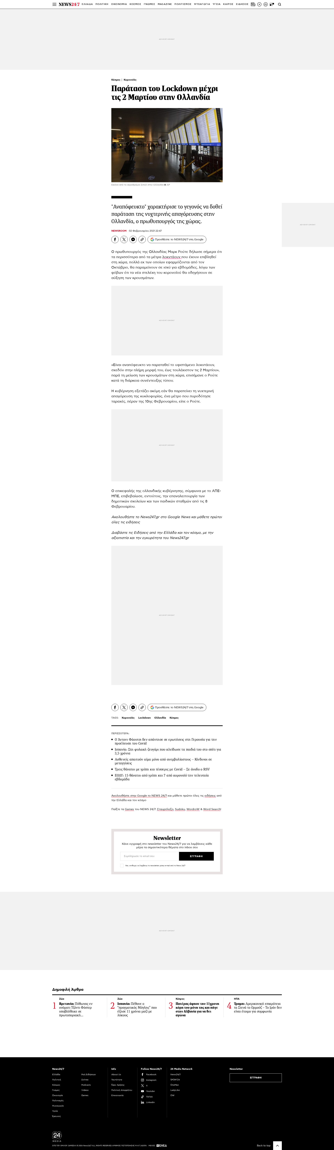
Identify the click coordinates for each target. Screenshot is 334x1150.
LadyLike (175, 1090)
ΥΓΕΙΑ (217, 4)
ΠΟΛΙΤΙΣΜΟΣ (183, 4)
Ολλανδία (160, 718)
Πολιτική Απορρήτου (121, 1090)
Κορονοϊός (130, 80)
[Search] (279, 4)
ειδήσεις (210, 795)
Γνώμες (56, 1090)
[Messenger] (133, 239)
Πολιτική (56, 1080)
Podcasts (86, 1085)
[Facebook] (115, 239)
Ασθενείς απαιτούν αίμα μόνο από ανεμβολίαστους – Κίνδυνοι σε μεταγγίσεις (163, 761)
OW (172, 1095)
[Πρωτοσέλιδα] (253, 4)
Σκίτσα (84, 1080)
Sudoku (180, 809)
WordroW (193, 809)
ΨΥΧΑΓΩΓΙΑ (202, 4)
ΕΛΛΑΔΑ (87, 4)
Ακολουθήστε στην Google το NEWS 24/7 (139, 795)
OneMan (174, 1085)
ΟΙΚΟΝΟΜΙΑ (119, 4)
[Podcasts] (265, 4)
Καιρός (228, 4)
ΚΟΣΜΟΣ (135, 4)
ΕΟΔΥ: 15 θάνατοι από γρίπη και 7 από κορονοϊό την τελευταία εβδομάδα (162, 777)
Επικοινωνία (117, 1095)
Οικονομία (57, 1095)
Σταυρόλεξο (165, 809)
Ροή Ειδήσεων (88, 1074)
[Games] (272, 4)
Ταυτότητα (116, 1080)
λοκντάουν (171, 257)
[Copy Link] (142, 239)
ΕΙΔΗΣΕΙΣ (242, 4)
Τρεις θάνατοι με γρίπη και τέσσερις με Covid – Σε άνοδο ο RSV (162, 769)
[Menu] (54, 4)
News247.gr (179, 538)
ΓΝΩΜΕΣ (149, 4)
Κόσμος (116, 80)
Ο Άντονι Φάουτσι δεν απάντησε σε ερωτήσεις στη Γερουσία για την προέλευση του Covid (166, 741)
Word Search (211, 809)
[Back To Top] (277, 1145)
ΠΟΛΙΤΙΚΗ (102, 4)
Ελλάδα (56, 1074)
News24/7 (175, 1074)
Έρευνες (56, 1116)
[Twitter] (124, 239)
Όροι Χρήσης (118, 1085)
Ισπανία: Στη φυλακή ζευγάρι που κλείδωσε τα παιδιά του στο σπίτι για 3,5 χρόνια (168, 751)
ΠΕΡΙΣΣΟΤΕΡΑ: (120, 733)
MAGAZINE (165, 4)
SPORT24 (175, 1080)
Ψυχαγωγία (58, 1106)
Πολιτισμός (58, 1101)
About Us (116, 1074)
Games (129, 809)
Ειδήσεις (141, 532)
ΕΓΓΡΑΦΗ (256, 1078)
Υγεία (55, 1111)
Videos (85, 1090)
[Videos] (259, 4)
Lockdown (144, 718)
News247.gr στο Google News (165, 517)
